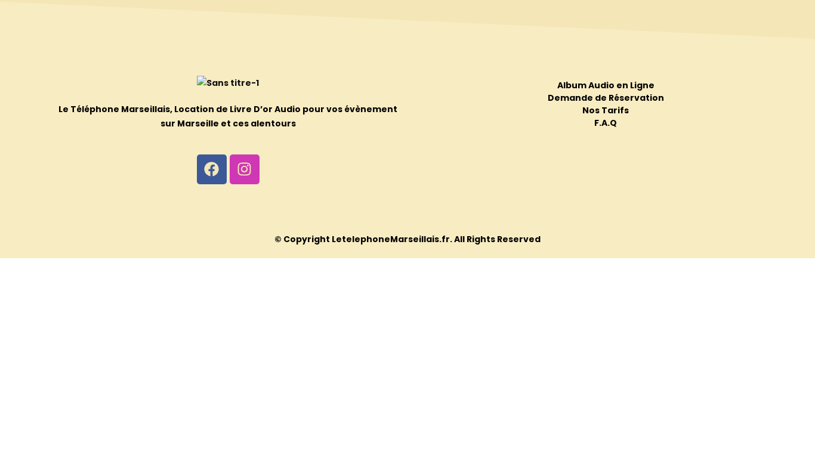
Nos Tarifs (605, 110)
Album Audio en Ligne (606, 85)
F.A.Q (605, 123)
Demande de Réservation (606, 98)
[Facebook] (212, 169)
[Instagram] (245, 169)
